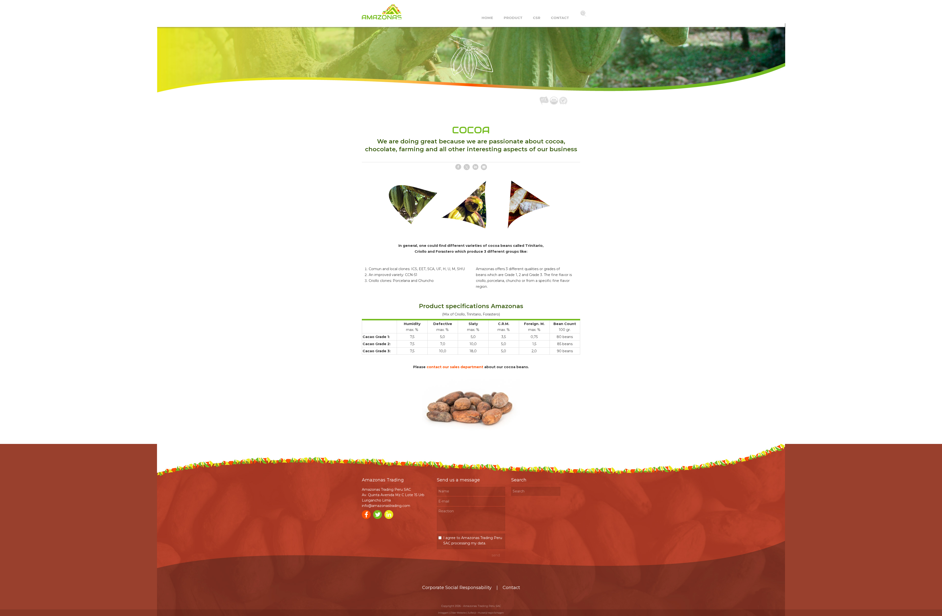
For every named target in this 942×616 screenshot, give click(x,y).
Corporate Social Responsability (457, 587)
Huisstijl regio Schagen (491, 612)
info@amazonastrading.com (386, 505)
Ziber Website (458, 612)
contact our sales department (455, 367)
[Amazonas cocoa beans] (471, 433)
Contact (511, 587)
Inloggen (443, 612)
